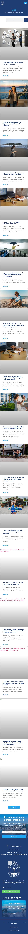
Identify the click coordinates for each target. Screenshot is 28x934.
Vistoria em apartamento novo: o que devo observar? (13, 63)
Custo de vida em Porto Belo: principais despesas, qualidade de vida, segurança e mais (13, 325)
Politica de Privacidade (14, 927)
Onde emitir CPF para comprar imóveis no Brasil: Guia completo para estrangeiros (13, 743)
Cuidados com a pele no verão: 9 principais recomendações (13, 583)
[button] (25, 3)
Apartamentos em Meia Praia (14, 852)
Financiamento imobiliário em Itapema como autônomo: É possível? (12, 124)
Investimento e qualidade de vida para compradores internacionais (13, 790)
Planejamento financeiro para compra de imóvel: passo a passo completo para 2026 (13, 377)
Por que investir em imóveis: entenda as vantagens (11, 223)
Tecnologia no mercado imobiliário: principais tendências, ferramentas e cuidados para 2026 (13, 630)
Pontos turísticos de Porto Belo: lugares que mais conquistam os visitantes (13, 531)
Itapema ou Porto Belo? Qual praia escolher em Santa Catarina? (13, 173)
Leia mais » (6, 75)
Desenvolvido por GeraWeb (14, 930)
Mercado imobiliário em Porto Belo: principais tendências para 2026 (13, 427)
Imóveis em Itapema (14, 849)
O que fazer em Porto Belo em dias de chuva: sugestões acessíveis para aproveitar (13, 274)
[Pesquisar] (26, 20)
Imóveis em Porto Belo (6, 854)
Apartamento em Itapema (20, 854)
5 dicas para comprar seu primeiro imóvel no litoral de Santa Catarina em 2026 (13, 683)
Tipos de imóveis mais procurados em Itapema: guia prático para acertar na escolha (13, 479)
